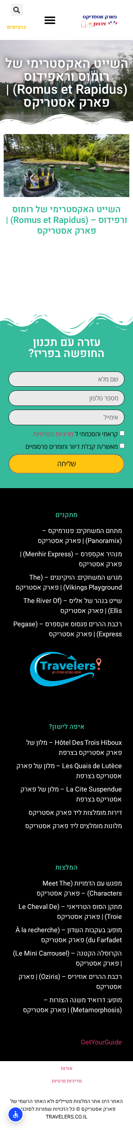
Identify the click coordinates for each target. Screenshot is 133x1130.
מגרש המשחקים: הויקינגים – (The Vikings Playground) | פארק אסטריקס (69, 583)
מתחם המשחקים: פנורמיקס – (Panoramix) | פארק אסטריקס (80, 536)
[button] (50, 20)
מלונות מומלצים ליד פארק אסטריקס (73, 826)
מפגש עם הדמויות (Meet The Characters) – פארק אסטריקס (79, 889)
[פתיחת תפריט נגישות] (15, 1114)
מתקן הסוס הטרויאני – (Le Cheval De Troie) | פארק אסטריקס (70, 912)
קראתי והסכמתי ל (75, 434)
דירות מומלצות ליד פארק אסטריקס (75, 813)
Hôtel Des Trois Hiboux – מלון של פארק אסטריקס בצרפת (74, 748)
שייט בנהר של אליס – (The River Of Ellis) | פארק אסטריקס (72, 606)
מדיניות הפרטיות (53, 434)
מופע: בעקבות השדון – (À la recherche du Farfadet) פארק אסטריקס (69, 935)
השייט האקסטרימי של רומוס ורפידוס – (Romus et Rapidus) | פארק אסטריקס (66, 220)
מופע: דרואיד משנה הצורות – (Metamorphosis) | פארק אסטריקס (72, 1005)
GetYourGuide (101, 1042)
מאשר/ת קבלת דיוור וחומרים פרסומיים (71, 446)
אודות (66, 1068)
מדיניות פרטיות (67, 1080)
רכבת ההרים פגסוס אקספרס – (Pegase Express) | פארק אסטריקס (67, 629)
